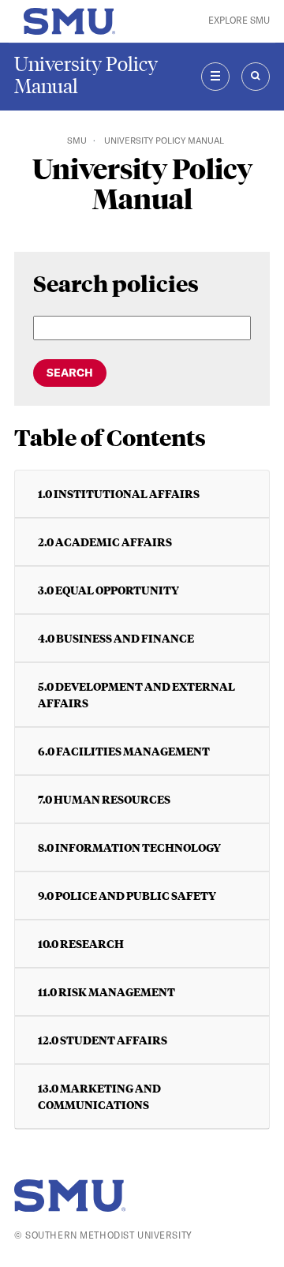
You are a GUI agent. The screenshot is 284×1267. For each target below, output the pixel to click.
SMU (77, 140)
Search (70, 372)
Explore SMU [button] (239, 20)
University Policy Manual (86, 75)
